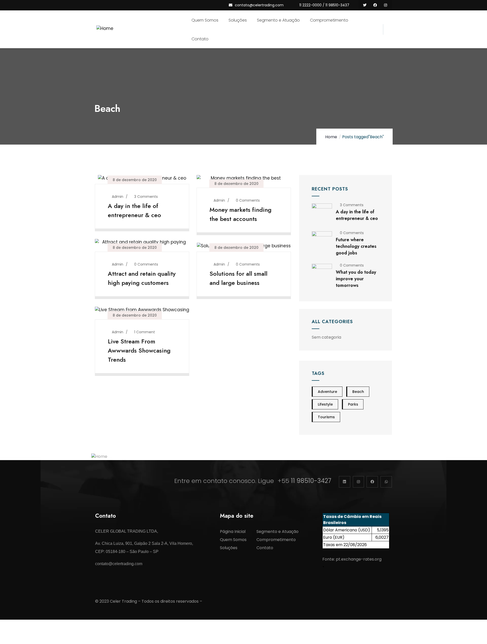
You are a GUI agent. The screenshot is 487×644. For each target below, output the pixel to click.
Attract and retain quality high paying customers (142, 278)
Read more (139, 224)
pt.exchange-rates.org (358, 559)
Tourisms (326, 417)
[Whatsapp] (386, 482)
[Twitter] (365, 5)
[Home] (105, 29)
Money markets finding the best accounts (240, 214)
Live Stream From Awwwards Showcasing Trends (139, 350)
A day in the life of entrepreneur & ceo (134, 210)
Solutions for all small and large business (238, 278)
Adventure (327, 391)
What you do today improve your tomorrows (356, 279)
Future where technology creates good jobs (356, 246)
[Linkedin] (344, 482)
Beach (358, 391)
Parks (353, 404)
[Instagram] (385, 5)
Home (331, 137)
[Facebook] (375, 5)
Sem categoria (326, 337)
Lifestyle (325, 404)
